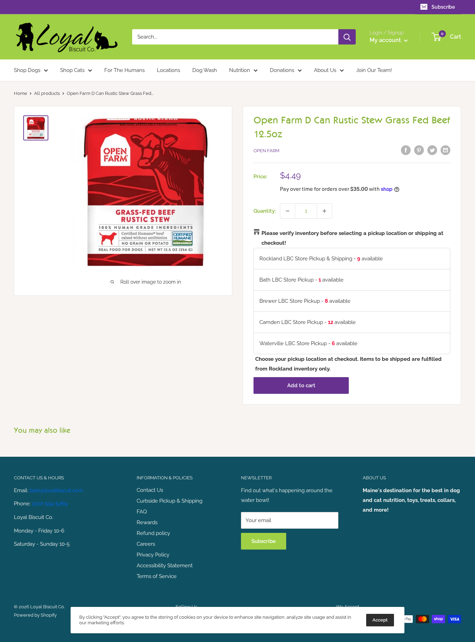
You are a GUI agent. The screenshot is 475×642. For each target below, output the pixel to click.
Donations (282, 70)
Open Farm (266, 150)
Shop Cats (72, 70)
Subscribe (443, 7)
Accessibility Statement (165, 565)
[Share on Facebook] (406, 150)
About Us (325, 70)
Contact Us (150, 490)
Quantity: (264, 211)
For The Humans (124, 70)
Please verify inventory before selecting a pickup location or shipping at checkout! (352, 238)
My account (386, 40)
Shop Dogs (27, 70)
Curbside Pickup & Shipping (169, 501)
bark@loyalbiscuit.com (56, 490)
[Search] (347, 36)
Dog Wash (204, 70)
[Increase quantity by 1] (324, 211)
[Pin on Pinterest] (419, 150)
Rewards (147, 522)
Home (20, 93)
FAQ (142, 512)
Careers (146, 544)
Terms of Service (157, 576)
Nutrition (239, 70)
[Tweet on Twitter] (432, 150)
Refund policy (153, 533)
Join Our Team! (374, 70)
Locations (168, 70)
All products (47, 93)
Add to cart (301, 385)
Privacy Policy (153, 555)
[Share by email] (445, 150)
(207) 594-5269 (49, 504)
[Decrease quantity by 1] (287, 211)
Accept (380, 620)
